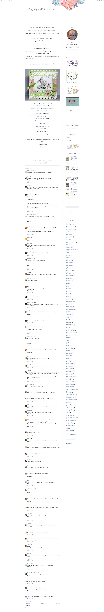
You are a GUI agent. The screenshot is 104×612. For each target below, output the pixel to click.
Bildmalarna (68, 234)
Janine (28, 544)
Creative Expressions (70, 254)
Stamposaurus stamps (70, 397)
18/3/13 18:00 (30, 510)
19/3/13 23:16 (30, 550)
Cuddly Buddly (69, 255)
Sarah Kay (68, 378)
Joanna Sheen (69, 314)
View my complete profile (72, 52)
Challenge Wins (55, 18)
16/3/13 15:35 (30, 269)
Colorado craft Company (71, 242)
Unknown (29, 237)
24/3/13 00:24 (30, 577)
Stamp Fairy (68, 387)
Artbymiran (68, 231)
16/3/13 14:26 (30, 248)
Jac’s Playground (30, 505)
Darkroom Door (69, 260)
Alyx (28, 225)
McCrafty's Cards (30, 251)
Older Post (57, 603)
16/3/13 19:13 (30, 292)
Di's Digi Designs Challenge (42, 40)
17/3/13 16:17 (30, 449)
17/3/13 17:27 (30, 456)
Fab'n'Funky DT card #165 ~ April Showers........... (74, 192)
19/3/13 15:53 (30, 534)
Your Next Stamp (69, 430)
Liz (27, 579)
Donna (28, 537)
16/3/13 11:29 (30, 196)
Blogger (74, 434)
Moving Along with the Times (36, 120)
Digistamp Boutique (70, 270)
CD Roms (68, 239)
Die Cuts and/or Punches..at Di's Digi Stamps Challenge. (74, 157)
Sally (28, 356)
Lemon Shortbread (70, 325)
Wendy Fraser (30, 384)
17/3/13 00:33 (30, 394)
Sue (28, 176)
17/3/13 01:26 (30, 401)
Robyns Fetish (69, 374)
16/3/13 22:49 (30, 381)
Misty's (28, 243)
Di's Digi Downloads (46, 56)
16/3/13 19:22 (30, 299)
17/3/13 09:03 (30, 427)
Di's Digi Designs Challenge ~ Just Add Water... (74, 167)
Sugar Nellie (68, 400)
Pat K (28, 396)
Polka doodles (40, 116)
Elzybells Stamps (69, 285)
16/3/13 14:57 (30, 255)
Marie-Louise (29, 170)
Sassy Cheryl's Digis (70, 381)
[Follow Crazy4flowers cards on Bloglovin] (70, 439)
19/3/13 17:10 (30, 541)
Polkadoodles (69, 371)
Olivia (28, 404)
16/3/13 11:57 (30, 211)
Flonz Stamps (69, 293)
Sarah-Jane (29, 295)
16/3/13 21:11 (30, 333)
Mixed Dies (68, 350)
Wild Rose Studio (69, 425)
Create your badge (68, 140)
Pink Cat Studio (69, 365)
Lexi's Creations (39, 329)
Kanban (67, 319)
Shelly (28, 523)
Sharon (28, 465)
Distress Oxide (69, 276)
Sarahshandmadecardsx (31, 214)
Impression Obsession (70, 309)
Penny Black (68, 355)
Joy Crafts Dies (69, 316)
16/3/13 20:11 (30, 307)
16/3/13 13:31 (30, 240)
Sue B (28, 370)
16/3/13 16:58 (30, 275)
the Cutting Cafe (69, 404)
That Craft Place (37, 118)
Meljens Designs (69, 343)
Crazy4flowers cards (41, 8)
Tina (28, 272)
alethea (28, 594)
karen (28, 364)
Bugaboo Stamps (69, 237)
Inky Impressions (69, 312)
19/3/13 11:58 (30, 528)
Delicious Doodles (69, 262)
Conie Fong (68, 244)
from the (68, 296)
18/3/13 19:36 (30, 520)
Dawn (28, 553)
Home (42, 603)
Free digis (68, 294)
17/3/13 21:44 (30, 485)
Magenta (68, 337)
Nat (28, 480)
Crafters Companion (70, 245)
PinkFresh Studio (69, 369)
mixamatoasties (30, 336)
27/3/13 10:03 (30, 598)
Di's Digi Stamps (44, 163)
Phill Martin (68, 358)
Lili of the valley (69, 329)
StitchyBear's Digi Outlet (71, 399)
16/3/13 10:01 (30, 182)
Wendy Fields (68, 137)
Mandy (28, 438)
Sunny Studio (69, 402)
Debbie (28, 410)
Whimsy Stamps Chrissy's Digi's (72, 417)
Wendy (72, 42)
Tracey (28, 513)
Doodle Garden (69, 278)
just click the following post (36, 210)
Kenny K (68, 320)
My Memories (68, 351)
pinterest (50, 160)
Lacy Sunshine (38, 113)
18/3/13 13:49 (30, 502)
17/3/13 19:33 (30, 462)
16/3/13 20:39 (30, 322)
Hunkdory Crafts (69, 306)
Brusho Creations (69, 236)
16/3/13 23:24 (30, 387)
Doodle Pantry (69, 280)
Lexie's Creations (40, 110)
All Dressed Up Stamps (70, 229)
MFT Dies (68, 347)
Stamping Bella (69, 392)
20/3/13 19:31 (30, 569)
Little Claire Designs (70, 334)
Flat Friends (68, 291)
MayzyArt (68, 342)
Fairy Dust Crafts (69, 286)
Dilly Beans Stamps (70, 275)
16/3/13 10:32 (30, 190)
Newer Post (27, 603)
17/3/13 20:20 (30, 477)
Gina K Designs (69, 299)
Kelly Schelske (30, 278)
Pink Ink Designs (69, 368)
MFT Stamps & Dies (70, 348)
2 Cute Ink (68, 223)
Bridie (28, 530)
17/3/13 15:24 (30, 442)
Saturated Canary (69, 382)
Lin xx (28, 332)
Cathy (28, 497)
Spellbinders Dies (69, 386)
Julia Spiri (68, 317)
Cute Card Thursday (38, 107)
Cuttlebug (68, 257)
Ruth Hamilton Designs (70, 376)
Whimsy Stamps (69, 415)
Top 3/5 (45, 18)
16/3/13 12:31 (30, 223)
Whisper (28, 318)
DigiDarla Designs (69, 268)
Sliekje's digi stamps (70, 384)
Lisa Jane (29, 563)
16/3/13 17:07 (30, 282)
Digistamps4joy (69, 272)
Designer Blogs (54, 611)
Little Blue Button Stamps (71, 332)
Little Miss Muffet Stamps (71, 335)
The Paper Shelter (39, 105)
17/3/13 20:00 (30, 469)
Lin (28, 325)
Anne (28, 586)
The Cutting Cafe (42, 50)
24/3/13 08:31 (30, 583)
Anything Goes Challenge (36, 108)
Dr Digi (67, 281)
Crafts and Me (69, 247)
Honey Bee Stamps (70, 301)
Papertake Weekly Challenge (32, 115)
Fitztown (68, 288)
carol (28, 459)
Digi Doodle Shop (69, 267)
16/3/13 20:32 (30, 316)
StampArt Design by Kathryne (72, 389)
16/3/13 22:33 (30, 367)
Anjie (28, 452)
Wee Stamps (68, 413)
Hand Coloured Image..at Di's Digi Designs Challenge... (74, 183)
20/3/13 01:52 (30, 560)
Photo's (67, 361)
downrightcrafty (30, 430)
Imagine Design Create (70, 307)
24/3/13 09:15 (30, 592)
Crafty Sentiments (39, 111)
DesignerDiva (30, 418)
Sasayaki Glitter (69, 379)
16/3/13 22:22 (30, 361)
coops (28, 347)
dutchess (29, 445)
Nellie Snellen (69, 353)
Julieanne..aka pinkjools (32, 390)
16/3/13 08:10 (30, 173)
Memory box (68, 345)
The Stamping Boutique (71, 409)
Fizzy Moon (68, 290)
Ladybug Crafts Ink (70, 324)
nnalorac (29, 185)
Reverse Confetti (69, 373)
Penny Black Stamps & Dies (71, 356)
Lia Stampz (68, 327)
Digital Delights (69, 273)
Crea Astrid (29, 471)
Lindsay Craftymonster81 (32, 572)
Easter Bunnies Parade (36, 63)
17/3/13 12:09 (30, 435)
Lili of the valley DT (70, 330)
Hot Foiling (68, 304)
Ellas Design (68, 283)
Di (27, 285)
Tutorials (68, 412)
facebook (39, 160)
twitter (44, 160)
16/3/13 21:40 (30, 345)
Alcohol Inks (68, 228)
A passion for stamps (70, 226)
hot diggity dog (69, 303)
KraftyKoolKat (30, 258)
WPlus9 (67, 428)
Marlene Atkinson (30, 302)
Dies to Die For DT (70, 265)
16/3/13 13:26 (30, 234)
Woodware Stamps (70, 426)
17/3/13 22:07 (30, 494)
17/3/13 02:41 (30, 407)
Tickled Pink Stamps (70, 410)
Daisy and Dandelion (70, 259)
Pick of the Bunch (69, 363)
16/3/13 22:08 (30, 353)
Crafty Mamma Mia (30, 310)
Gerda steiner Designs (70, 298)
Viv (27, 193)
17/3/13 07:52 (30, 415)
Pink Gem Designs (69, 366)
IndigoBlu (68, 311)
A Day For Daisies (69, 224)
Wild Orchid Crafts (69, 423)
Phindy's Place (69, 360)
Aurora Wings (68, 232)
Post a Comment (28, 601)
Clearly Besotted (69, 241)
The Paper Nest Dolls (70, 405)
